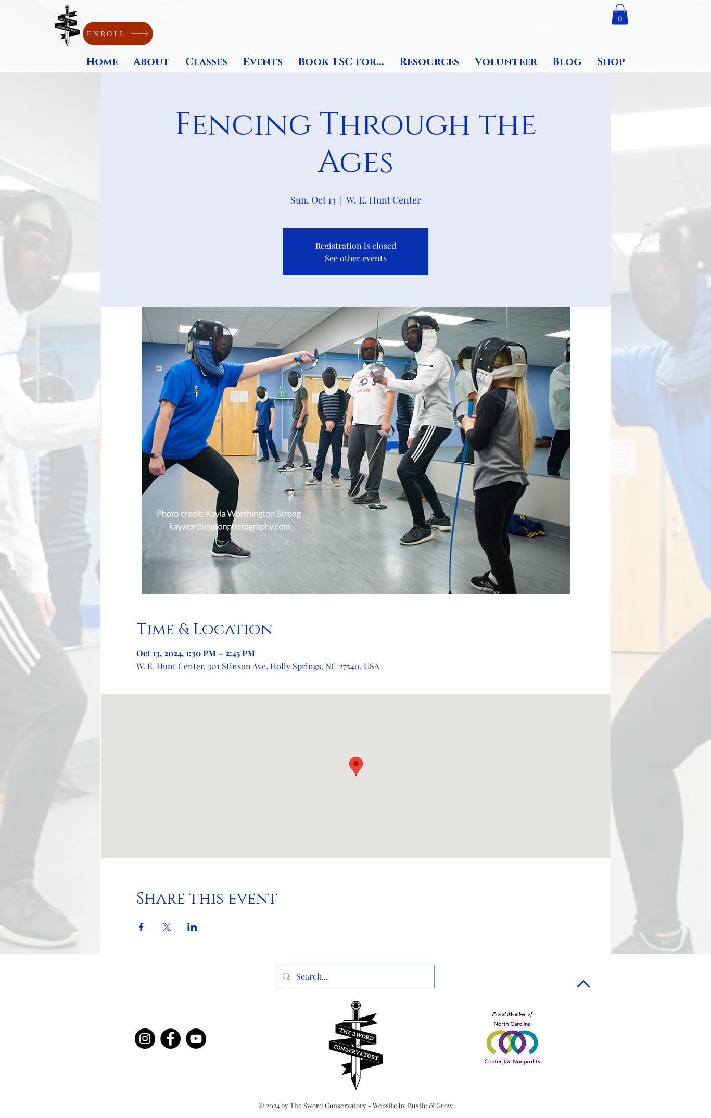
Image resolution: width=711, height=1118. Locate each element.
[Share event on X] (167, 927)
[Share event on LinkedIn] (192, 927)
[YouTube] (196, 1038)
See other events (356, 257)
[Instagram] (145, 1038)
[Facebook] (170, 1038)
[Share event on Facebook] (141, 927)
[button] (620, 14)
